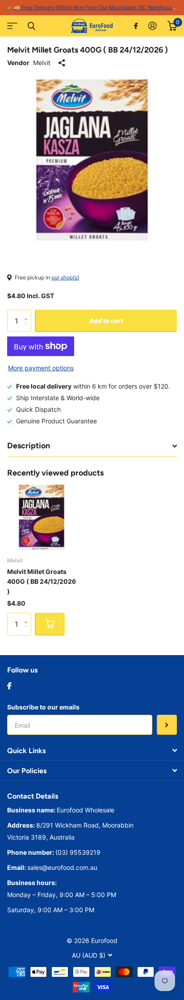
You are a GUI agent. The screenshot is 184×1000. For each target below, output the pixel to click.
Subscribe (167, 725)
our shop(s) (65, 277)
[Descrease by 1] (28, 328)
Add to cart (106, 320)
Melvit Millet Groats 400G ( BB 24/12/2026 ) (41, 581)
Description (28, 446)
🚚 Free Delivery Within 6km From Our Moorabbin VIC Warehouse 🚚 (98, 7)
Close (31, 26)
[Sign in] (152, 26)
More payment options (41, 368)
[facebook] (9, 686)
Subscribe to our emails (43, 707)
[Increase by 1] (28, 313)
